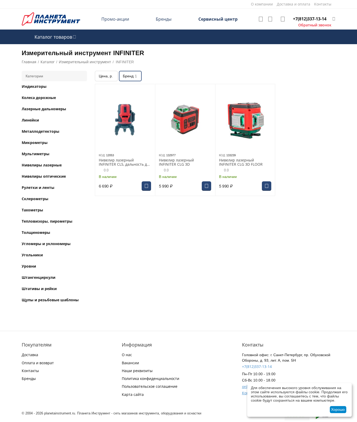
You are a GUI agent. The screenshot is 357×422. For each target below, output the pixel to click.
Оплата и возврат (38, 362)
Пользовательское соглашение (149, 386)
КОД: (102, 155)
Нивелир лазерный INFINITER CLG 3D (176, 162)
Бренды (163, 19)
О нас (127, 354)
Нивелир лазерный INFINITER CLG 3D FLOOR (241, 162)
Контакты (30, 370)
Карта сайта (133, 394)
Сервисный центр (218, 19)
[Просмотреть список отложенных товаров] (260, 19)
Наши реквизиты (137, 370)
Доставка (30, 354)
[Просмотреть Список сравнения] (270, 19)
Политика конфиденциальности (150, 378)
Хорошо (338, 409)
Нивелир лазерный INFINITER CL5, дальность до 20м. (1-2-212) (124, 162)
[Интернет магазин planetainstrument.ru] (51, 18)
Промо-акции (115, 19)
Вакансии (130, 362)
